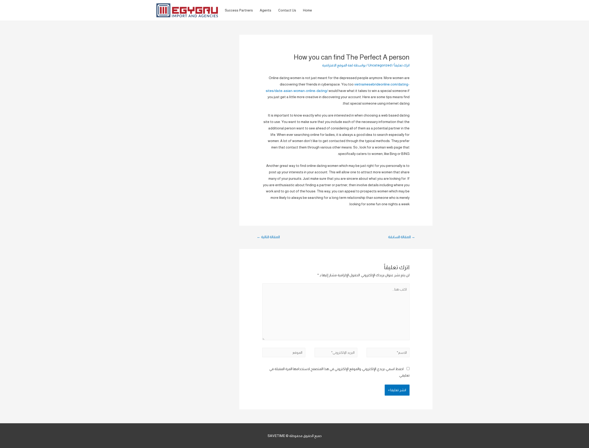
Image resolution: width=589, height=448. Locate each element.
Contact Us (287, 10)
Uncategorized (380, 65)
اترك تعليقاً (402, 65)
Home (307, 10)
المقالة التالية (268, 237)
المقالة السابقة (401, 237)
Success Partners (239, 10)
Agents (265, 10)
